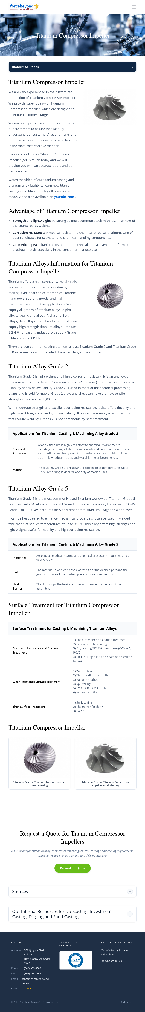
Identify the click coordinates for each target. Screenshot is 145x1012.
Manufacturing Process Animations (114, 952)
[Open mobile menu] (134, 7)
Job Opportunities (111, 960)
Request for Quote (72, 868)
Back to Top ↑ (127, 1002)
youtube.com (64, 197)
